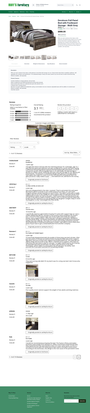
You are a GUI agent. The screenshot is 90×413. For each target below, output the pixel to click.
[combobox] (65, 5)
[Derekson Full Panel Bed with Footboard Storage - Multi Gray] (33, 35)
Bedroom (14, 16)
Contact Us (48, 400)
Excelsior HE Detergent (32, 403)
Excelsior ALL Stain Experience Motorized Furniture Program (34, 398)
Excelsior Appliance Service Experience (33, 406)
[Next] (55, 36)
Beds (18, 16)
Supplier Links (49, 398)
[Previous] (10, 36)
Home (10, 16)
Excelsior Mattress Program (33, 401)
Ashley (61, 28)
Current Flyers (12, 395)
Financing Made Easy (13, 398)
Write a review (72, 27)
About (47, 395)
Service (28, 395)
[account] (80, 5)
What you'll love (62, 34)
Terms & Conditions (50, 402)
